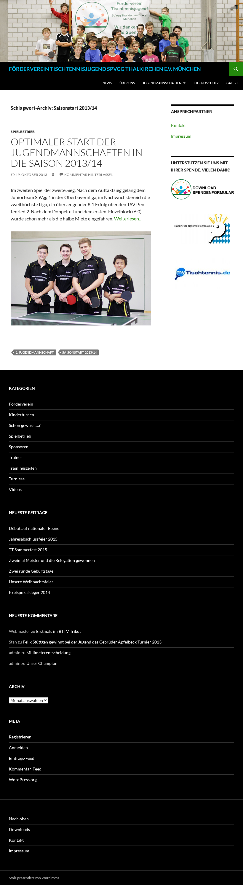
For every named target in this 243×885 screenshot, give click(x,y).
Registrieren (20, 736)
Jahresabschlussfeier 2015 (33, 538)
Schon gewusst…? (25, 425)
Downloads (19, 829)
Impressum (181, 136)
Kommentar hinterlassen (88, 174)
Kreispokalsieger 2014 (29, 592)
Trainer (15, 457)
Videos (15, 489)
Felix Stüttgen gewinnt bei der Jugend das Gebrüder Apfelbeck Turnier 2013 (92, 641)
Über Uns (127, 83)
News (107, 83)
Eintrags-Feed (21, 758)
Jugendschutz (206, 83)
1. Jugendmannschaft (35, 352)
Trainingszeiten (23, 468)
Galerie (232, 83)
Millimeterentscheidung (48, 652)
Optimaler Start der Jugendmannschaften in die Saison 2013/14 (77, 152)
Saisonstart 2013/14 (79, 352)
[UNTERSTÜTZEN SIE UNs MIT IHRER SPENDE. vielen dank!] (202, 189)
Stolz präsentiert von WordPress (34, 878)
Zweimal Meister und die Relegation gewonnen (52, 560)
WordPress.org (23, 779)
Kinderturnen (21, 414)
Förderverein (21, 403)
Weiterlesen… (128, 218)
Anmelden (18, 747)
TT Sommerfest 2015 (28, 549)
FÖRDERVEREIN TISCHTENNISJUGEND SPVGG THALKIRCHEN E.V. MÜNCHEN (105, 69)
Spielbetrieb (23, 131)
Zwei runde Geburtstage (31, 570)
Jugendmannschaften (162, 83)
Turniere (17, 478)
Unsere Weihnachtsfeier (31, 581)
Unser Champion (41, 663)
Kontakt (178, 125)
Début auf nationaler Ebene (34, 528)
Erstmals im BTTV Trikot (58, 631)
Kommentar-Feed (25, 768)
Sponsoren (18, 446)
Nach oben (19, 818)
